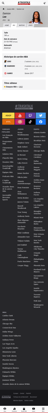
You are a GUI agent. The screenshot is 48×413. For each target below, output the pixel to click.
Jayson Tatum (23, 202)
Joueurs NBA (11, 9)
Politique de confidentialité (20, 397)
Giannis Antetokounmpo (24, 182)
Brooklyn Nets (39, 141)
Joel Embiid (22, 245)
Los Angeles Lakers (38, 206)
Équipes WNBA (8, 376)
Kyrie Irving (22, 159)
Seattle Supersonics (38, 289)
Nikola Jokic (22, 177)
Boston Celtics (39, 137)
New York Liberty (9, 356)
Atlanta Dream (8, 320)
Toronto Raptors (37, 296)
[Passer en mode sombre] (45, 3)
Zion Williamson (22, 193)
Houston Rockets (37, 187)
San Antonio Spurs (39, 283)
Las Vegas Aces (8, 344)
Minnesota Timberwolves (39, 229)
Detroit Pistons (37, 175)
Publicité (28, 393)
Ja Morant (22, 155)
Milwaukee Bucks (38, 223)
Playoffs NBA (7, 158)
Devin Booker (23, 198)
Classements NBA (7, 149)
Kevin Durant (23, 151)
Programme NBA (7, 142)
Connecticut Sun (9, 328)
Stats (30, 25)
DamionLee (20, 9)
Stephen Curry (23, 143)
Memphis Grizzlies (37, 212)
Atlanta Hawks (40, 133)
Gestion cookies (28, 400)
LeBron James (23, 139)
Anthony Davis (23, 216)
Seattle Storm (8, 364)
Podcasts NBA (8, 176)
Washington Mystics (10, 368)
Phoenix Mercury (9, 360)
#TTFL (8, 122)
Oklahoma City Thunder (39, 248)
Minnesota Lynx (9, 352)
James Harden (23, 173)
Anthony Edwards (21, 168)
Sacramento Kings (38, 277)
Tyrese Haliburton (22, 250)
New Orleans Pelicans (39, 235)
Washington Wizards (38, 306)
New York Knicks (38, 241)
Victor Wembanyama (23, 134)
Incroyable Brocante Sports (6, 197)
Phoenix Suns (39, 265)
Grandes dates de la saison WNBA (16, 384)
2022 (21, 87)
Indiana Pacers (37, 194)
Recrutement (33, 397)
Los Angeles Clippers (38, 200)
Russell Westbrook (22, 207)
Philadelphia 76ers (39, 260)
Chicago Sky (7, 324)
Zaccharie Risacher (21, 228)
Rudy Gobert (22, 147)
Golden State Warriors (39, 181)
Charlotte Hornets (37, 146)
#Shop (8, 115)
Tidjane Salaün (24, 241)
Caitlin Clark (7, 316)
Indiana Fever (8, 340)
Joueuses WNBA (8, 380)
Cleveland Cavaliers (38, 156)
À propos (15, 393)
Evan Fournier (23, 188)
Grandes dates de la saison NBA (8, 189)
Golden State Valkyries (11, 336)
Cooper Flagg (23, 265)
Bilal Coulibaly (23, 233)
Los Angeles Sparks (10, 348)
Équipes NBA (7, 172)
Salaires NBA (7, 154)
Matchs (22, 25)
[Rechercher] (3, 3)
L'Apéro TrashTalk (6, 181)
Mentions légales (18, 400)
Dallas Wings (7, 332)
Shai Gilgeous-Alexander (24, 221)
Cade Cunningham (23, 256)
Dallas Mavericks (38, 162)
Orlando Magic (37, 254)
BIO (14, 25)
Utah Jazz (37, 301)
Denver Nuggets (37, 168)
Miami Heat (38, 218)
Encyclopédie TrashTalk (7, 167)
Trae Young (22, 212)
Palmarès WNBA (9, 372)
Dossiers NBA (7, 162)
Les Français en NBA (7, 136)
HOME (7, 25)
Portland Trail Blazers (39, 271)
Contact (22, 393)
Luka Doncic (23, 163)
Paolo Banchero (24, 261)
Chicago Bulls (39, 151)
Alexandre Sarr (24, 237)
